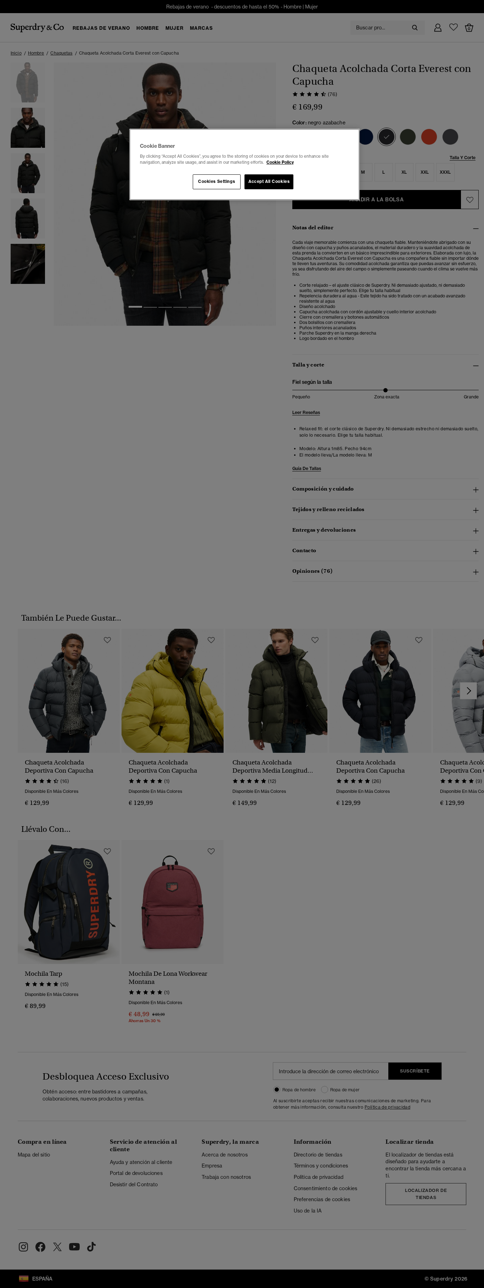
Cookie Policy (280, 162)
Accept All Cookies (268, 181)
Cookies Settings (216, 181)
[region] (244, 164)
